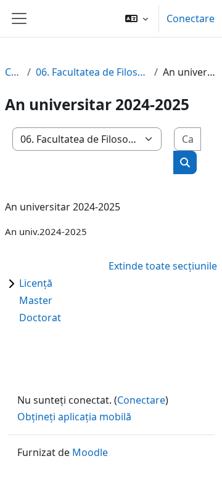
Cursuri (13, 72)
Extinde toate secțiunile (163, 266)
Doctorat (40, 317)
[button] (136, 18)
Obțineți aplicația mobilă (74, 416)
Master (35, 300)
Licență (35, 283)
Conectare (190, 18)
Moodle (90, 452)
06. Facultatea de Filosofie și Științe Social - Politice (92, 72)
